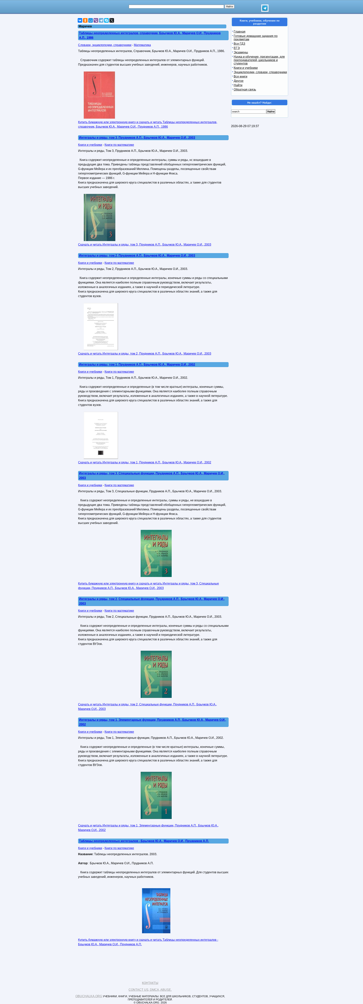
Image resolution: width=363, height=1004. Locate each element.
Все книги (240, 76)
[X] (111, 20)
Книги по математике (119, 144)
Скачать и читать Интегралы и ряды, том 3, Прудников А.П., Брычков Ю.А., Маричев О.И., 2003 (144, 244)
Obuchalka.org (88, 996)
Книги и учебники (90, 144)
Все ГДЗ (239, 43)
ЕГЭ (237, 48)
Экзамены (241, 52)
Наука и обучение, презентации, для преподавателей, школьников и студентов (259, 60)
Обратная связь (245, 89)
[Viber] (96, 20)
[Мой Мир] (90, 20)
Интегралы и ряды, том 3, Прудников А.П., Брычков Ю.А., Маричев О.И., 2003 (137, 137)
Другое (239, 80)
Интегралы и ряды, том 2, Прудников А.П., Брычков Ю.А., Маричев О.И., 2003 (137, 255)
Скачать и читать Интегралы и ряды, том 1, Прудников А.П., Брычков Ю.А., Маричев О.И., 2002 (144, 462)
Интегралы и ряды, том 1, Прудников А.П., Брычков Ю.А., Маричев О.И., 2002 (137, 364)
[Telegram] (101, 20)
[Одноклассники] (85, 20)
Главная (239, 31)
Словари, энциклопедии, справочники (104, 45)
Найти (238, 85)
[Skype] (106, 20)
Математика (142, 45)
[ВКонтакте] (80, 20)
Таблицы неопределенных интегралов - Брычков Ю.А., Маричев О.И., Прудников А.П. (144, 841)
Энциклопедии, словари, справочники (260, 72)
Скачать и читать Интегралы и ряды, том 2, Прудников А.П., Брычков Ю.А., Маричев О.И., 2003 (144, 353)
